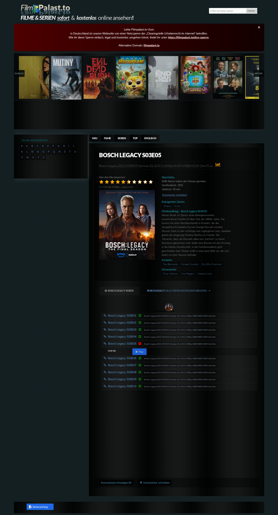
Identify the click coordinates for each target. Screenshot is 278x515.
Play (140, 351)
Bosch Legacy (177, 290)
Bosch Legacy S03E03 (138, 329)
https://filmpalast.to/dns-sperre (188, 37)
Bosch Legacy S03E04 (138, 336)
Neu (94, 138)
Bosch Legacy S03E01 (138, 315)
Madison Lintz (204, 273)
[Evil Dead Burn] (99, 77)
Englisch (150, 138)
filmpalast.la (151, 45)
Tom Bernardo (170, 264)
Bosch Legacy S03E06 (138, 358)
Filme (107, 138)
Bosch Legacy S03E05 (121, 290)
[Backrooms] (34, 77)
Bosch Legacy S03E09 (138, 379)
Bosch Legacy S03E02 (138, 322)
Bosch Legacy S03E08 (138, 372)
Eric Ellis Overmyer (212, 264)
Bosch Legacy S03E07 (138, 365)
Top (135, 138)
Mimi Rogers (187, 273)
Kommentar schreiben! (174, 195)
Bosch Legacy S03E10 (138, 386)
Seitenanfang (40, 506)
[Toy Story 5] (196, 75)
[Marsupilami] (131, 77)
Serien (122, 138)
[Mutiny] (66, 78)
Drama (167, 206)
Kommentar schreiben (156, 482)
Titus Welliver (170, 273)
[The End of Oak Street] (163, 78)
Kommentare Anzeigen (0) (116, 482)
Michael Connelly (190, 264)
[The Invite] (228, 77)
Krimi (177, 206)
